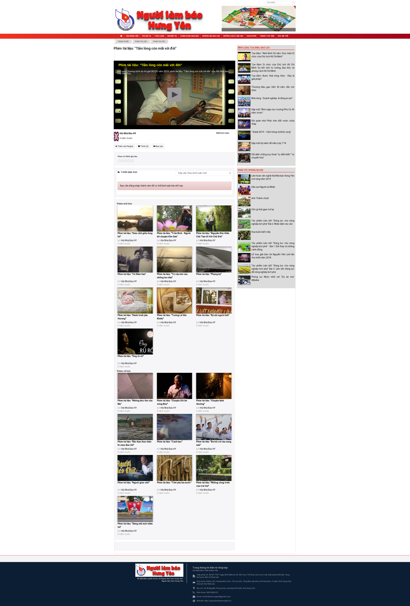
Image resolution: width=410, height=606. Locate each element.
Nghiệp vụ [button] (172, 36)
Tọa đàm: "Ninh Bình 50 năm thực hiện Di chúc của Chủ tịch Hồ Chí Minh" (272, 55)
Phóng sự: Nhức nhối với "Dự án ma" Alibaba (272, 278)
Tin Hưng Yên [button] (132, 36)
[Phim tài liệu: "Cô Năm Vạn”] (135, 260)
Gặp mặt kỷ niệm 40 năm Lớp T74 (268, 143)
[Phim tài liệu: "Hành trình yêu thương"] (135, 300)
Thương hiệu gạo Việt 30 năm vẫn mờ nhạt (272, 88)
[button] (174, 95)
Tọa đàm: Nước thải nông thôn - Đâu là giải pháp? (272, 77)
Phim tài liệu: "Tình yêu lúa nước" (174, 482)
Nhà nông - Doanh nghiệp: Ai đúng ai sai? (271, 98)
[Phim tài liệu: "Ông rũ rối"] (135, 342)
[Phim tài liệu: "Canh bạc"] (174, 427)
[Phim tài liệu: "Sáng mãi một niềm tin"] (135, 509)
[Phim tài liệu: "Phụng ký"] (213, 260)
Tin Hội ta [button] (146, 36)
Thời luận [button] (159, 36)
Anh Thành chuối (260, 198)
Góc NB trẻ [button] (283, 36)
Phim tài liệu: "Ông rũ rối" (131, 356)
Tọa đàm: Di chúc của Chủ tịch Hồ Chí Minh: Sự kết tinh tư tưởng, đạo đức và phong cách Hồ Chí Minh (272, 67)
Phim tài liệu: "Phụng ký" (208, 274)
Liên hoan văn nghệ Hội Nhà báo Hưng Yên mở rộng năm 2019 (272, 177)
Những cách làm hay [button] (233, 36)
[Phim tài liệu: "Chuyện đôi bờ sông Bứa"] (174, 386)
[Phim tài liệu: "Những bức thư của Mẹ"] (135, 386)
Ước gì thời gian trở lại (262, 209)
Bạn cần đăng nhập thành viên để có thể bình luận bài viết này (151, 185)
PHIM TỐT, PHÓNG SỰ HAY (250, 170)
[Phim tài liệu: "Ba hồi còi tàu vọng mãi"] (213, 427)
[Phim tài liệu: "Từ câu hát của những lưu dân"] (174, 260)
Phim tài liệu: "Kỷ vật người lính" (212, 315)
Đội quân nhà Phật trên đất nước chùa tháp (272, 122)
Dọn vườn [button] (251, 36)
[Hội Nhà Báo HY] (117, 136)
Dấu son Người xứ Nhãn (263, 187)
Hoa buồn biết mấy (261, 232)
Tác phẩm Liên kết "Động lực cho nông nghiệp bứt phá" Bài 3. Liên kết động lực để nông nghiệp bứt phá (272, 268)
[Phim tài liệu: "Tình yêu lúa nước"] (174, 468)
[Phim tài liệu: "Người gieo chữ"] (135, 468)
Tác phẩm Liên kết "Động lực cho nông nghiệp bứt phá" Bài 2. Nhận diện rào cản (272, 222)
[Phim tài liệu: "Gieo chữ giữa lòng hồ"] (135, 218)
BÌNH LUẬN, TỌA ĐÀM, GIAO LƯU (254, 47)
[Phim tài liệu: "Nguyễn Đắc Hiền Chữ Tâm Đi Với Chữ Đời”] (213, 218)
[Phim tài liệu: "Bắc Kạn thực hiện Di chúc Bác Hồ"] (135, 427)
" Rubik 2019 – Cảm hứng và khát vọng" (271, 132)
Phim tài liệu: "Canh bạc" (169, 441)
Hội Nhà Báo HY (129, 240)
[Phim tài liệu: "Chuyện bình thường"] (213, 386)
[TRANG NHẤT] (121, 36)
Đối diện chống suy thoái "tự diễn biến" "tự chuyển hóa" (272, 156)
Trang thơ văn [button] (267, 36)
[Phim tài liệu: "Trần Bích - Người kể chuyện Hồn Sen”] (174, 218)
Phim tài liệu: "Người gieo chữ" (134, 482)
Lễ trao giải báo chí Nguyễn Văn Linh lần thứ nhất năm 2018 (272, 256)
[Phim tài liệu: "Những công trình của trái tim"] (213, 468)
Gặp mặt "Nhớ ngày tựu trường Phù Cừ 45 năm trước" (272, 111)
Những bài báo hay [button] (211, 36)
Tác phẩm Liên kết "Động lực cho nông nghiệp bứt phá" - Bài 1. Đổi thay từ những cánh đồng (272, 246)
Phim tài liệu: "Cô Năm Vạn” (132, 274)
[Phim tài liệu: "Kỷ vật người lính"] (213, 300)
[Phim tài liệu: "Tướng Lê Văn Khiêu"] (174, 300)
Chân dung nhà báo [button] (189, 36)
